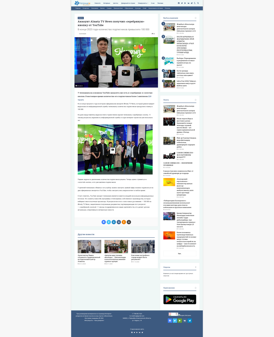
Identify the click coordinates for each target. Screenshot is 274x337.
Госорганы (86, 8)
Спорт (144, 8)
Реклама (160, 3)
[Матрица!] (82, 3)
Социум (109, 8)
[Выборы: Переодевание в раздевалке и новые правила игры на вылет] (169, 61)
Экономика (94, 8)
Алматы (80, 18)
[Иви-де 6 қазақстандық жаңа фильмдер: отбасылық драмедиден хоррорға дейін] (169, 141)
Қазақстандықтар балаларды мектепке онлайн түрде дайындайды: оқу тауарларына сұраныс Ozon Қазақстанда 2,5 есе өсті (186, 220)
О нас (153, 3)
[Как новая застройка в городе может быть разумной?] (143, 246)
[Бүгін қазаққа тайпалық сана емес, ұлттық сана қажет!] (169, 74)
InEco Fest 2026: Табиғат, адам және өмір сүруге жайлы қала (186, 83)
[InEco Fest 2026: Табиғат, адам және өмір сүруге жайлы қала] (169, 84)
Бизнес (102, 8)
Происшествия (118, 8)
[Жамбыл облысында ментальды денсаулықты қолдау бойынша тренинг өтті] (169, 27)
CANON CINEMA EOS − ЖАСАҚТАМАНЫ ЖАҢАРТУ (185, 155)
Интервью (106, 3)
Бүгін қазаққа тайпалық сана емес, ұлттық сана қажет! (185, 73)
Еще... (180, 253)
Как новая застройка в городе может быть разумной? (140, 257)
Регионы (167, 8)
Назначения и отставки (155, 8)
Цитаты (115, 3)
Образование (129, 8)
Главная (77, 8)
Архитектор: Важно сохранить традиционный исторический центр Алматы (89, 258)
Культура (138, 8)
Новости (97, 3)
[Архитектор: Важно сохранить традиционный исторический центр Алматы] (89, 246)
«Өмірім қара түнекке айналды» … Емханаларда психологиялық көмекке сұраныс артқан (115, 258)
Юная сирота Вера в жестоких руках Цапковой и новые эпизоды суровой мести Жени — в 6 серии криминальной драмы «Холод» (186, 125)
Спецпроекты (142, 3)
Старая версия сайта (137, 329)
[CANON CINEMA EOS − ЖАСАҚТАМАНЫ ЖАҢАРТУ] (169, 156)
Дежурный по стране (128, 3)
